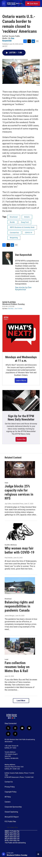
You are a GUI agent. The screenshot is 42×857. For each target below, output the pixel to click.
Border (12, 222)
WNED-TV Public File (12, 831)
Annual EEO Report (12, 817)
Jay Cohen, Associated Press (14, 504)
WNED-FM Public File (12, 833)
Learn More (21, 380)
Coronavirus (14, 232)
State (6, 483)
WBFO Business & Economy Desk (22, 227)
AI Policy (8, 797)
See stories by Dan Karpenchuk (23, 288)
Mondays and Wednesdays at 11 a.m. (21, 358)
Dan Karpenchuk (8, 39)
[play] (3, 854)
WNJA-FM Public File (12, 835)
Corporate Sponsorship (13, 807)
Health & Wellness (11, 545)
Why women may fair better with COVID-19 (19, 550)
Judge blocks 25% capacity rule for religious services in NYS (19, 492)
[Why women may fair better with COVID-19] (20, 531)
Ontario (27, 217)
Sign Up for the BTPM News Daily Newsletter (21, 417)
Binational (14, 217)
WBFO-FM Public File (12, 837)
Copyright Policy (10, 792)
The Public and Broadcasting (15, 843)
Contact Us (9, 782)
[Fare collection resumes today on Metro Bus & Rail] (20, 646)
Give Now (33, 3)
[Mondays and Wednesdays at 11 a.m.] (21, 333)
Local (6, 659)
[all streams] (39, 854)
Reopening (14, 238)
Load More (21, 700)
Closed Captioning (11, 812)
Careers (7, 802)
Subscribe (21, 439)
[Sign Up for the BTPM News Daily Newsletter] (21, 400)
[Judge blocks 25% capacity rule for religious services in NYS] (20, 469)
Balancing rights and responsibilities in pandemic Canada (19, 606)
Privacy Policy (10, 787)
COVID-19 (28, 232)
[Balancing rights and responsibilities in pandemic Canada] (20, 585)
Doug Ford (25, 222)
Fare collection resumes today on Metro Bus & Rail (17, 667)
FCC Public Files (10, 821)
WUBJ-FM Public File (12, 840)
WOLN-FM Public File (12, 839)
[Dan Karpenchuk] (7, 258)
